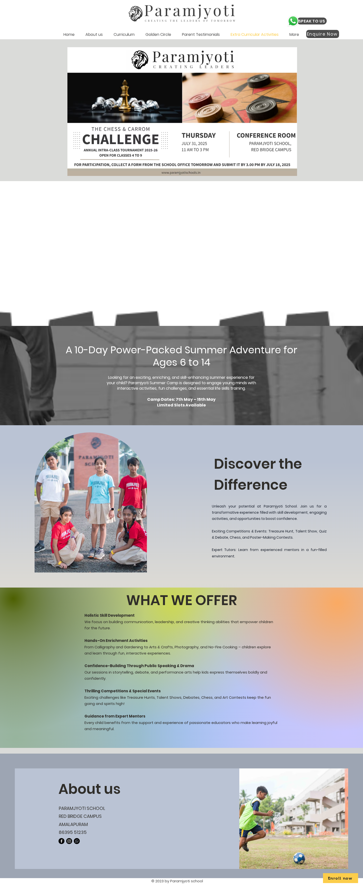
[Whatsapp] (77, 841)
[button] (94, 34)
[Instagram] (69, 841)
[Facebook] (61, 841)
